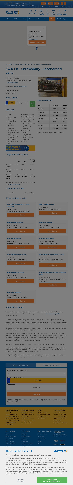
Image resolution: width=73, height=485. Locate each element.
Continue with (52, 480)
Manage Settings (20, 480)
